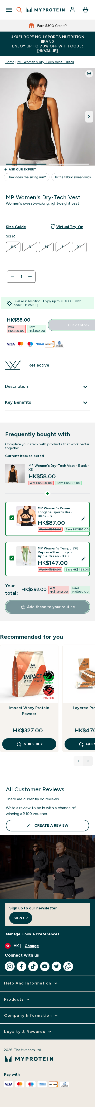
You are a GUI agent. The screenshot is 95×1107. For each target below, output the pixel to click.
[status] (21, 276)
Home (9, 62)
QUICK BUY (33, 744)
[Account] (72, 9)
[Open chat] (68, 966)
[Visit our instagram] (10, 966)
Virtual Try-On (69, 227)
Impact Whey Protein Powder (29, 711)
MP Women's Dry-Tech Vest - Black (45, 62)
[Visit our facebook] (21, 966)
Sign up (21, 918)
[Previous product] (78, 761)
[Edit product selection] (83, 518)
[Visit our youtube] (45, 966)
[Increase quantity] (30, 276)
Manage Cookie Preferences (32, 934)
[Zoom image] (89, 74)
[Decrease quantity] (12, 276)
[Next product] (88, 761)
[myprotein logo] (46, 10)
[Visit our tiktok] (33, 966)
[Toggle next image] (89, 117)
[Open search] (19, 9)
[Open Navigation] (9, 10)
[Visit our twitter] (56, 966)
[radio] (13, 247)
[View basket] (85, 10)
